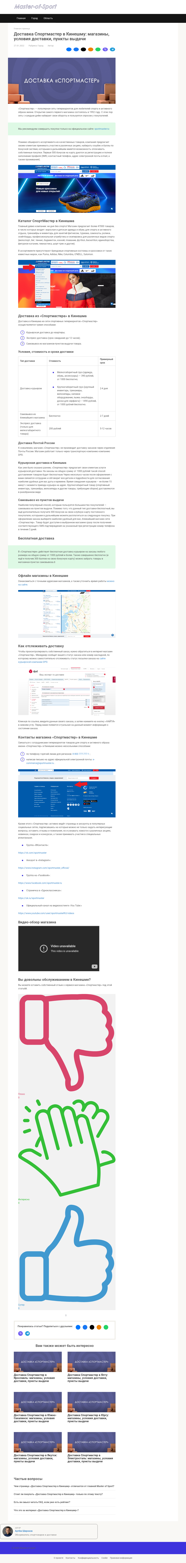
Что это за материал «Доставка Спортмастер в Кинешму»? (46, 1510)
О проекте (58, 1558)
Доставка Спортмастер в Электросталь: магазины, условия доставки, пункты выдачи (90, 1458)
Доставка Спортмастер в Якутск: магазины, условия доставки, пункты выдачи (35, 1458)
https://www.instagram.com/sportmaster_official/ (43, 868)
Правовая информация (121, 1558)
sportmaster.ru (101, 128)
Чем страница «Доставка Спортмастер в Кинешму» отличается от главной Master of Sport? (64, 1486)
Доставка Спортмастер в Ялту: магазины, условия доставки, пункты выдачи (88, 1378)
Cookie (104, 1558)
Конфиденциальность (88, 1558)
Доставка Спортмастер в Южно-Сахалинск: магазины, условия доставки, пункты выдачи (35, 1418)
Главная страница (22, 28)
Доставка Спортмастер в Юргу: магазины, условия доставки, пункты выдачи (88, 1418)
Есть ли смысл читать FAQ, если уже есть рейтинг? (42, 1502)
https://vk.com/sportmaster (32, 852)
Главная (21, 18)
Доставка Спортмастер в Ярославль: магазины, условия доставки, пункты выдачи (34, 1378)
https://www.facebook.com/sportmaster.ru (40, 883)
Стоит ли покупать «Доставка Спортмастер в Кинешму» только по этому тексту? (58, 1494)
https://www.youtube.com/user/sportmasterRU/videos (46, 913)
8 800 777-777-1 (81, 754)
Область (48, 18)
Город (34, 18)
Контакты (70, 1558)
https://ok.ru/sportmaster (31, 898)
